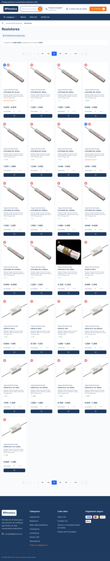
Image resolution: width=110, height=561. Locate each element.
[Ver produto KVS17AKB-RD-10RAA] (68, 150)
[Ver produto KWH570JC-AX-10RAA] (95, 386)
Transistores (34, 529)
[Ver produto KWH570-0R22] (95, 268)
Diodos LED (34, 537)
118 (60, 54)
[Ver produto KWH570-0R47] (41, 327)
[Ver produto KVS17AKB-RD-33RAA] (95, 150)
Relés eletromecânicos (39, 525)
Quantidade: (7, 111)
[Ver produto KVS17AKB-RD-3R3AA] (14, 150)
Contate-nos (45, 17)
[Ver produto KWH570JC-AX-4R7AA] (68, 386)
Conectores (34, 533)
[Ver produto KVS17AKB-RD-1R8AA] (68, 90)
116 (48, 54)
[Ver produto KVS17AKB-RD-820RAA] (41, 268)
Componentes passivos (14, 23)
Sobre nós (33, 17)
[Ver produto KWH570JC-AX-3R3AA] (41, 386)
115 (42, 54)
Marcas (23, 17)
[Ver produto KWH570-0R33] (14, 327)
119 (66, 54)
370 (75, 54)
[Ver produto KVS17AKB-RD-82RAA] (14, 209)
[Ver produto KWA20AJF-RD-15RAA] (68, 268)
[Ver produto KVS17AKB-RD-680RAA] (14, 268)
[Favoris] (24, 65)
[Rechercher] (40, 9)
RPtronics (11, 8)
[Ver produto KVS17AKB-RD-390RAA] (68, 209)
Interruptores (35, 541)
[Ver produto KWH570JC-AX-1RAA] (14, 386)
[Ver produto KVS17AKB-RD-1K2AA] (14, 90)
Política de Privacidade (67, 532)
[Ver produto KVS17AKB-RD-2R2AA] (95, 90)
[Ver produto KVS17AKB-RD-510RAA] (95, 209)
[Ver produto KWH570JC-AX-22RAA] (14, 445)
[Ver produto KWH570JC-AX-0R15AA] (95, 327)
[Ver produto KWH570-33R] (68, 327)
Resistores (34, 521)
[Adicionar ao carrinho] (14, 116)
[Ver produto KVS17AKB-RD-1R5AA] (41, 90)
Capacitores (34, 517)
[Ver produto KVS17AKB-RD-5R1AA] (41, 150)
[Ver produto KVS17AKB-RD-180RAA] (41, 209)
